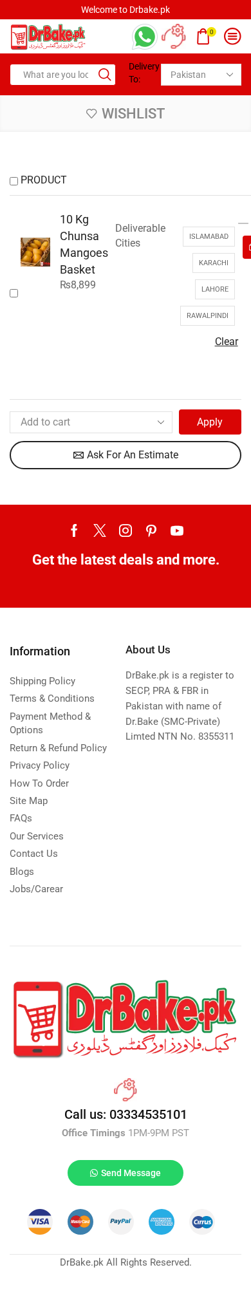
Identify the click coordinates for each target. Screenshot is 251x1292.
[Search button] (105, 74)
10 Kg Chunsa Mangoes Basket (84, 244)
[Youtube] (177, 530)
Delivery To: (140, 72)
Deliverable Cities (140, 235)
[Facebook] (74, 530)
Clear (226, 341)
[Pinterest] (151, 530)
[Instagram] (125, 530)
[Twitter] (99, 530)
